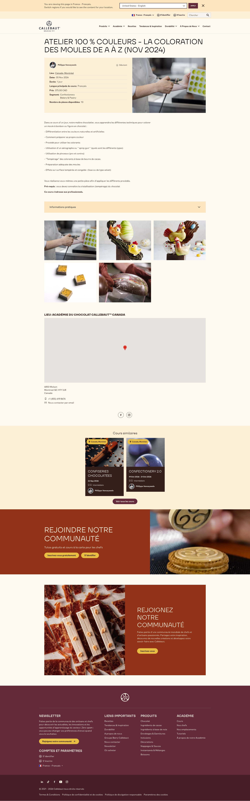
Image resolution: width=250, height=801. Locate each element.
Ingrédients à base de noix (154, 729)
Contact (206, 26)
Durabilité (109, 729)
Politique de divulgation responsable (123, 794)
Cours (180, 721)
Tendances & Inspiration (150, 26)
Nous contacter (112, 742)
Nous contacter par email (61, 402)
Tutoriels (181, 733)
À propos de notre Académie (191, 737)
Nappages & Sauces (151, 746)
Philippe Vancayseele (67, 65)
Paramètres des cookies (156, 794)
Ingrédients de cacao (151, 725)
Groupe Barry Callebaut (116, 737)
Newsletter (110, 746)
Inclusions (146, 737)
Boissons (145, 754)
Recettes (132, 26)
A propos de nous (113, 733)
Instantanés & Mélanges (153, 750)
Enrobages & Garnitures (153, 733)
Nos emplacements (186, 729)
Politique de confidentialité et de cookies (82, 794)
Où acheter (110, 750)
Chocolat (145, 721)
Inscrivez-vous (147, 651)
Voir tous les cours (125, 501)
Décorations (147, 742)
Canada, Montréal (64, 73)
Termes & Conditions (49, 794)
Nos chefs (182, 725)
